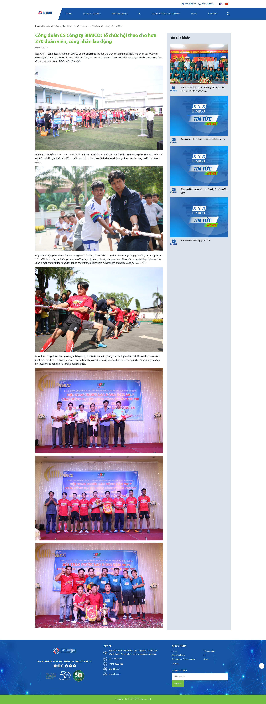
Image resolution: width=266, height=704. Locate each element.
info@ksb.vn (114, 669)
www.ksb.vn (114, 674)
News (194, 13)
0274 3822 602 (115, 659)
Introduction (91, 13)
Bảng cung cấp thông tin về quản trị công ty (203, 139)
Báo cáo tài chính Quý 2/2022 (195, 241)
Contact (213, 13)
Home (69, 13)
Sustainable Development (166, 13)
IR (140, 13)
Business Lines (120, 13)
